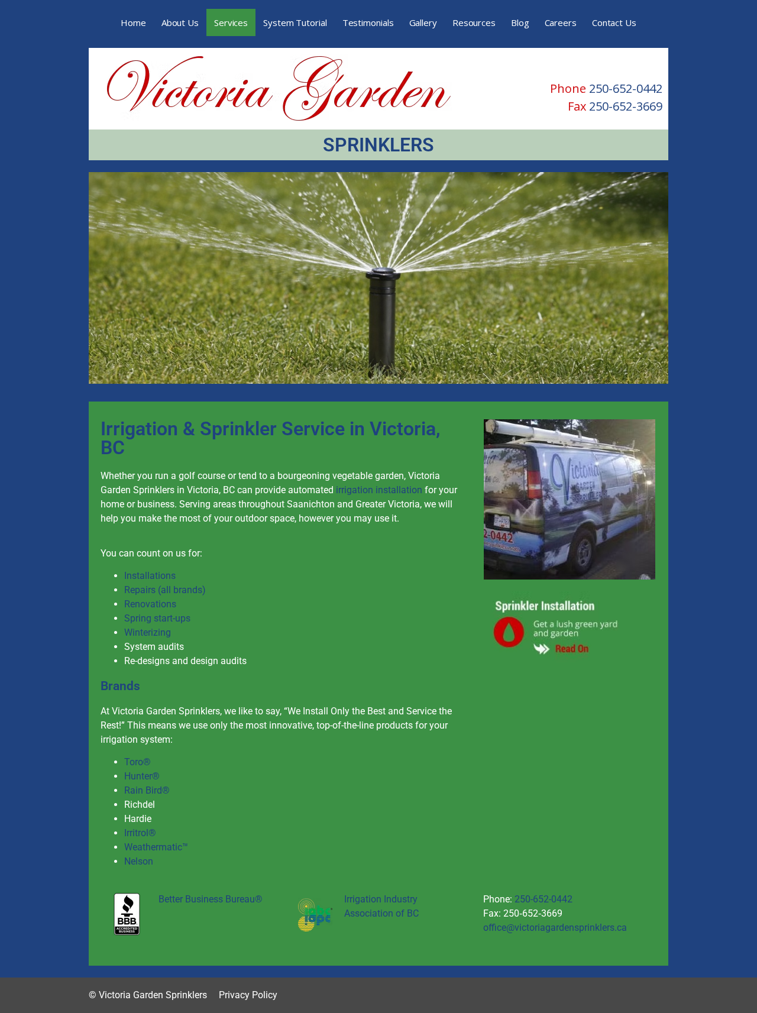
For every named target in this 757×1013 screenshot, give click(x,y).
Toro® (137, 762)
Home (133, 22)
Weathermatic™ (156, 847)
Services (231, 22)
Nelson (138, 861)
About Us (180, 22)
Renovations (150, 604)
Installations (150, 575)
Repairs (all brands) (165, 589)
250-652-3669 (625, 106)
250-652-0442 (625, 88)
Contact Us (614, 22)
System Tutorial (295, 22)
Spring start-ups (157, 618)
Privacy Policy (248, 995)
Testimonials (368, 22)
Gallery (423, 22)
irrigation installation (379, 490)
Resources (474, 22)
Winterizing (147, 632)
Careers (561, 22)
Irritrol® (140, 833)
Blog (520, 22)
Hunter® (142, 776)
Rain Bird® (147, 790)
